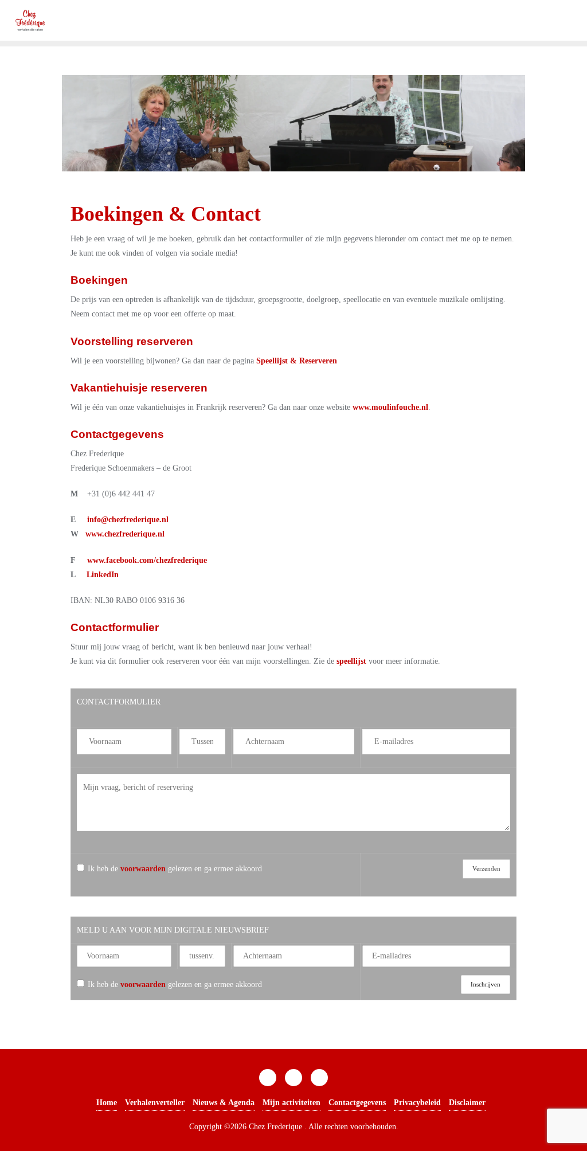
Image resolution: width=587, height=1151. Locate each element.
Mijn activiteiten (291, 1102)
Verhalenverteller (155, 1102)
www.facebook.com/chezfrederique (147, 560)
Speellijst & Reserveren (296, 361)
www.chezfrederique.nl (125, 534)
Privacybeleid (417, 1102)
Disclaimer (467, 1102)
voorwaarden (143, 868)
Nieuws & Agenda (224, 1102)
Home (106, 1102)
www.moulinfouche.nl (390, 407)
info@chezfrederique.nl (128, 519)
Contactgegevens (357, 1102)
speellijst (351, 661)
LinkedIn (103, 574)
